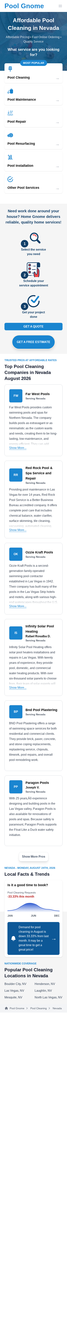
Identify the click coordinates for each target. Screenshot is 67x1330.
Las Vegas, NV (14, 990)
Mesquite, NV (13, 997)
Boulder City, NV (15, 984)
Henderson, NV (45, 984)
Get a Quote (33, 326)
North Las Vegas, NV (48, 997)
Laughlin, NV (43, 990)
